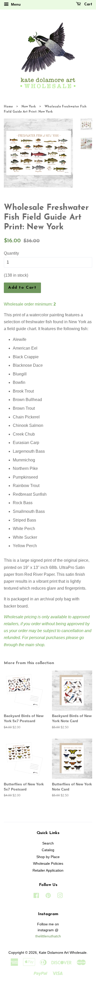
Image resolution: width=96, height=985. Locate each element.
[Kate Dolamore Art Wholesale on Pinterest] (48, 897)
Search (48, 843)
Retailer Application (48, 870)
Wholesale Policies (48, 863)
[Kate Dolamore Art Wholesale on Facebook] (36, 897)
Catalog (48, 850)
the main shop (31, 645)
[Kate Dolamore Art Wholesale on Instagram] (60, 897)
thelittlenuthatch (48, 936)
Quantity (11, 253)
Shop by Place (48, 857)
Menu (15, 4)
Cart (87, 4)
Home (8, 106)
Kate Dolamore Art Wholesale (63, 953)
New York (29, 106)
